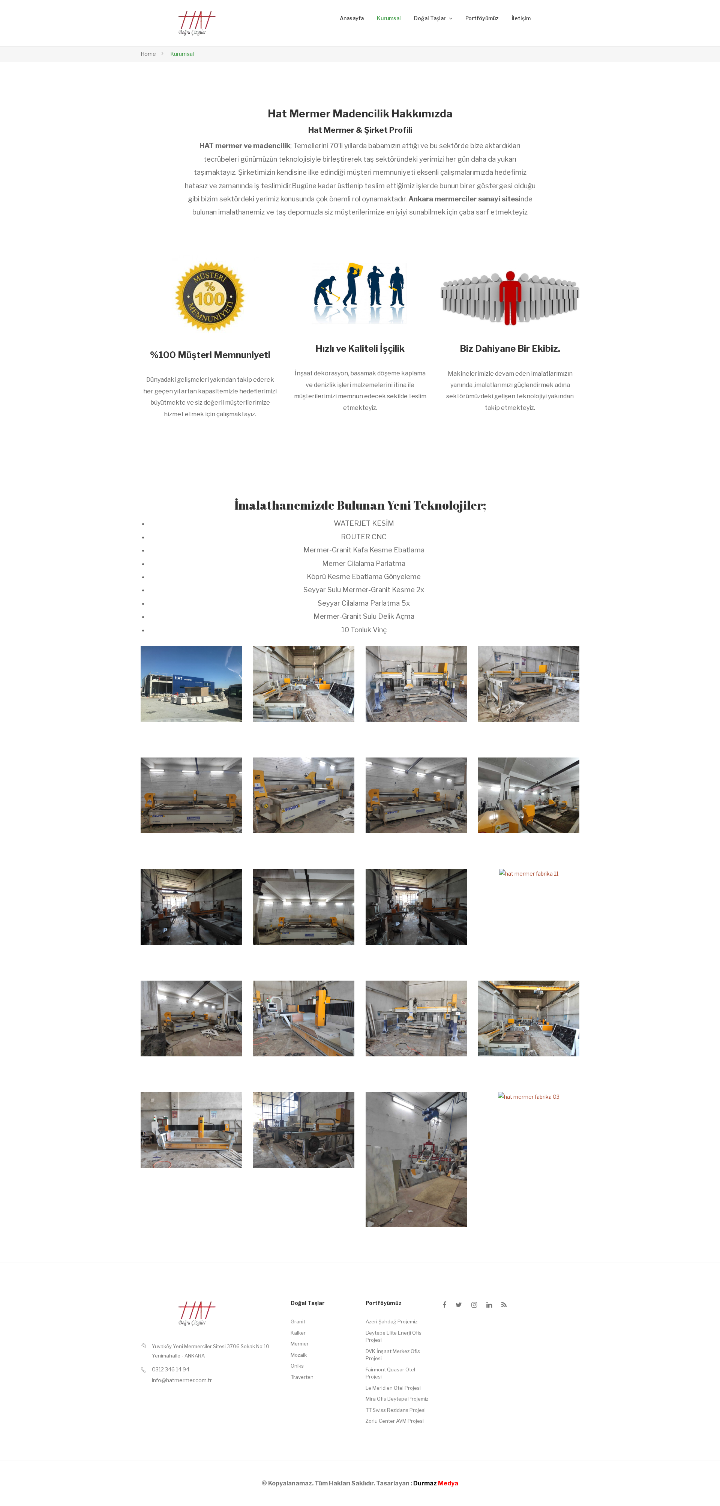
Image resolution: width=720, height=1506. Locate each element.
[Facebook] (444, 1305)
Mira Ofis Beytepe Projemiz (397, 1399)
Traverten (302, 1377)
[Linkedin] (489, 1305)
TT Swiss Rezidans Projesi (396, 1410)
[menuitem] (352, 18)
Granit (298, 1321)
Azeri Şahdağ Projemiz (391, 1321)
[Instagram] (474, 1305)
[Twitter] (459, 1305)
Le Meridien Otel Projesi (393, 1388)
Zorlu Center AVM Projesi (395, 1421)
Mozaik (299, 1355)
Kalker (298, 1333)
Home (148, 54)
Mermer (300, 1344)
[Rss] (504, 1305)
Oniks (297, 1366)
